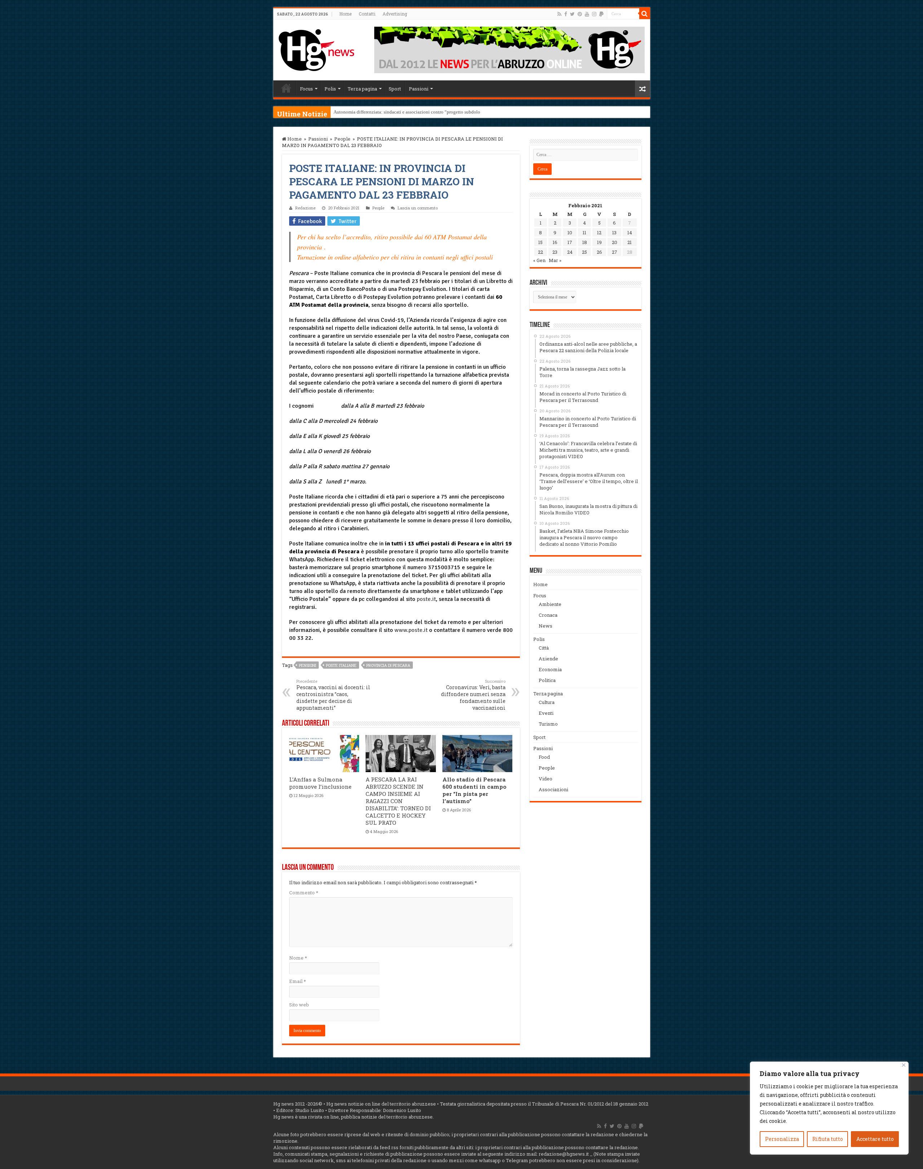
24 (570, 252)
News (545, 626)
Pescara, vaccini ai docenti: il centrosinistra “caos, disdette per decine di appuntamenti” (333, 694)
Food (544, 757)
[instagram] (594, 14)
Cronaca (548, 615)
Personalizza (782, 1138)
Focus (306, 88)
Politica (547, 680)
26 (599, 252)
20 (614, 242)
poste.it (426, 599)
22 (540, 252)
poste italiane (341, 665)
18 (584, 242)
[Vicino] (903, 1065)
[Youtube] (587, 14)
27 (614, 252)
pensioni (307, 665)
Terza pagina (362, 88)
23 (554, 252)
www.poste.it (411, 630)
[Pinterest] (580, 14)
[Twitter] (572, 14)
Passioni (418, 88)
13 (614, 232)
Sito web (299, 1004)
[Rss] (559, 14)
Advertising (395, 14)
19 (599, 242)
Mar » (555, 260)
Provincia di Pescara (388, 665)
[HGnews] (316, 48)
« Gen (539, 260)
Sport (395, 88)
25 (584, 252)
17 (570, 242)
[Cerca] (644, 13)
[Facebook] (566, 14)
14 (629, 232)
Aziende (548, 658)
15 (540, 242)
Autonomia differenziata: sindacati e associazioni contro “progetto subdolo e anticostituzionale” (428, 112)
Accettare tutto (875, 1138)
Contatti (367, 14)
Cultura (547, 702)
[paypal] (601, 14)
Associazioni (553, 789)
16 (555, 242)
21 (629, 242)
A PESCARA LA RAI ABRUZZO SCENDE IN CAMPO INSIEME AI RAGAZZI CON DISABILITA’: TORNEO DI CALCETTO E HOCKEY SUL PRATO (398, 801)
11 (584, 232)
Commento (303, 892)
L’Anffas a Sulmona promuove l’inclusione (320, 783)
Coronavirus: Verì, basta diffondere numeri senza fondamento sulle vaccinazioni (473, 694)
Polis (330, 88)
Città (544, 648)
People (342, 139)
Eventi (546, 713)
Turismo (548, 724)
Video (545, 778)
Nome (298, 958)
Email (297, 981)
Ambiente (550, 604)
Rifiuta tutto (827, 1138)
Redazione (305, 208)
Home (345, 14)
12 (599, 232)
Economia (550, 669)
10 (570, 232)
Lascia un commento (418, 208)
